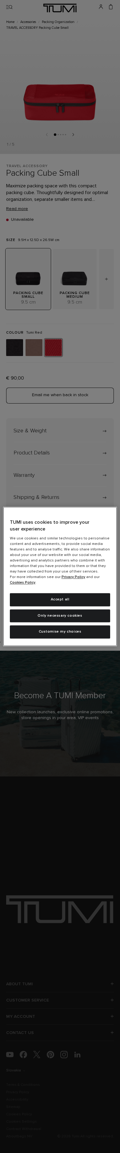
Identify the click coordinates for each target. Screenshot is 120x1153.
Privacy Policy (73, 577)
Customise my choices (60, 632)
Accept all (60, 599)
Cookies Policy (22, 582)
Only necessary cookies (60, 616)
